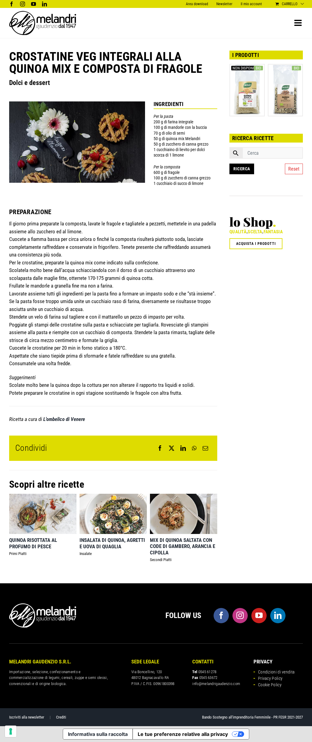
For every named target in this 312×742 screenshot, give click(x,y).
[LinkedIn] (183, 448)
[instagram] (240, 616)
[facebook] (221, 616)
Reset (294, 169)
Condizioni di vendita (276, 672)
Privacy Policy (270, 678)
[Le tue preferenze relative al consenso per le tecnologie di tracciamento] (10, 731)
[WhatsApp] (194, 448)
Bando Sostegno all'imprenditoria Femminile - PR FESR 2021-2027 (252, 717)
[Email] (205, 448)
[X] (171, 448)
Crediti (61, 717)
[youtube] (259, 616)
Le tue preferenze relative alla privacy (183, 734)
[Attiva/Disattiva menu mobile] (298, 23)
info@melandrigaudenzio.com (216, 683)
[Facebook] (160, 448)
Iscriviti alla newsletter (26, 717)
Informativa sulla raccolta (98, 734)
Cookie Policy (270, 684)
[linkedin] (278, 616)
